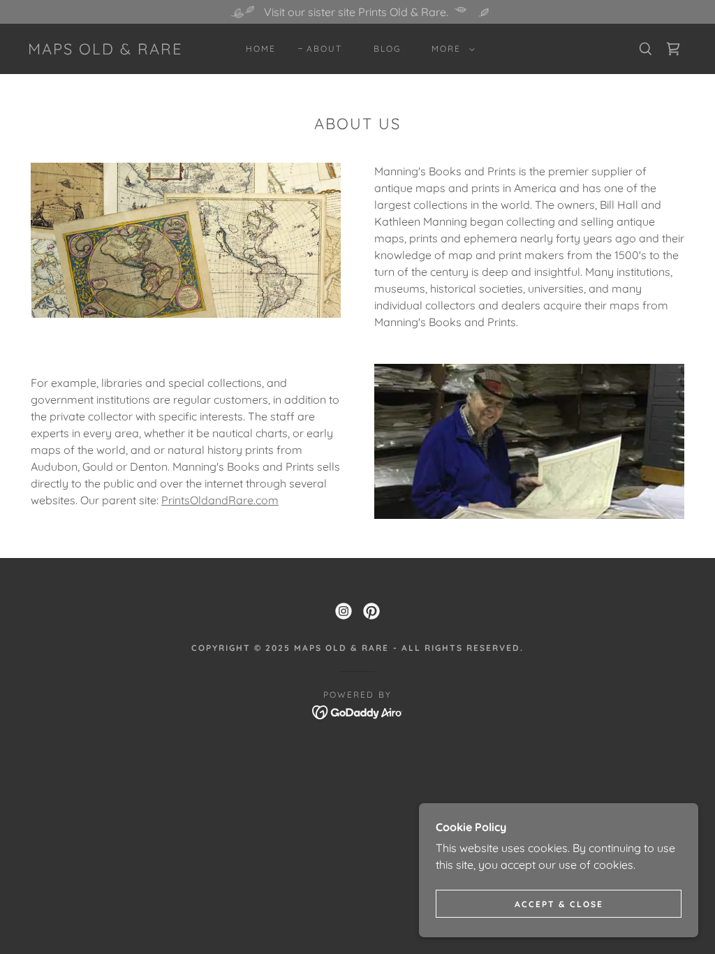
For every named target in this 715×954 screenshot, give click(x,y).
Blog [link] (387, 48)
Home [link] (261, 48)
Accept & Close (559, 904)
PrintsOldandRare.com (220, 500)
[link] (105, 50)
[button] (450, 49)
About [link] (324, 48)
